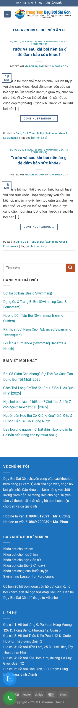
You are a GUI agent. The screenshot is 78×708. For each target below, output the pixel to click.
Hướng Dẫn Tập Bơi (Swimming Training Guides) (33, 318)
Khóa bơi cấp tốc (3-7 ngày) (24, 565)
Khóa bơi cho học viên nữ (22, 560)
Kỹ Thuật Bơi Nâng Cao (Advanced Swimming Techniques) (37, 332)
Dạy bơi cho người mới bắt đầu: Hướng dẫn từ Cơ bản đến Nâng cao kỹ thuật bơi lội (37, 432)
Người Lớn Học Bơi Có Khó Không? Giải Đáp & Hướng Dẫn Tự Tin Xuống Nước (37, 418)
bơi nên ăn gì (39, 137)
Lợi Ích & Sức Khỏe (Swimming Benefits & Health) (35, 346)
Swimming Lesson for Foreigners (28, 576)
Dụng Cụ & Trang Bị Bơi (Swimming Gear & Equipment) (39, 43)
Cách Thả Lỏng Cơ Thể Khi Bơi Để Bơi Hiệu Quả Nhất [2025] (38, 391)
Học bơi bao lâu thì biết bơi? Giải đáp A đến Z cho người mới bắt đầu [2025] (37, 404)
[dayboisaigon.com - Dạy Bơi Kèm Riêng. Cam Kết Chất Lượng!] (43, 14)
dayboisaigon (58, 66)
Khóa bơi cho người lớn (20, 554)
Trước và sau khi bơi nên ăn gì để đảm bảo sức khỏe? (39, 52)
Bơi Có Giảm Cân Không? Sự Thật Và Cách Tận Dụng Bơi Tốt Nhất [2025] (38, 377)
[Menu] (7, 14)
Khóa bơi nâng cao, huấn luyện (25, 571)
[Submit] (70, 268)
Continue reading (39, 118)
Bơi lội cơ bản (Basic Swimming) (27, 293)
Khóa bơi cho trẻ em (18, 549)
